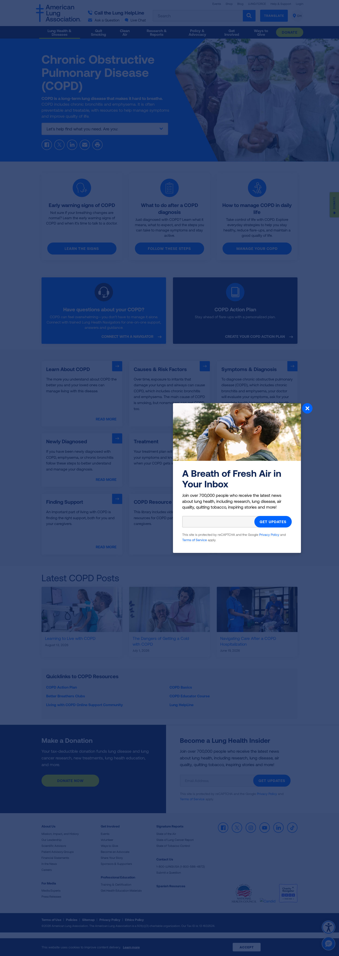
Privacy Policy (269, 534)
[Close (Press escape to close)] (307, 409)
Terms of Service (194, 540)
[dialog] (169, 478)
